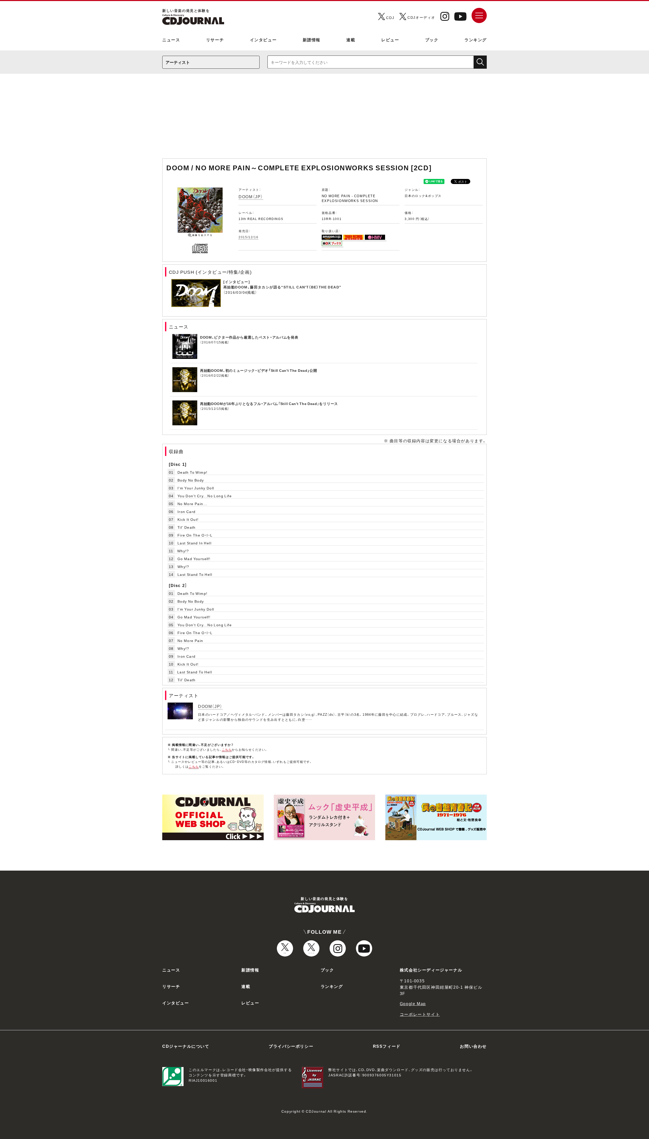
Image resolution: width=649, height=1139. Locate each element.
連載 (350, 39)
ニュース (171, 39)
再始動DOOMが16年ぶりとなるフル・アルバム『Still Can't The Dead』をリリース (269, 403)
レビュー (390, 39)
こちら (227, 749)
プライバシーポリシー (291, 1046)
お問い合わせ (473, 1046)
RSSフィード (387, 1046)
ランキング (475, 39)
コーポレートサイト (420, 1014)
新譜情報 (311, 39)
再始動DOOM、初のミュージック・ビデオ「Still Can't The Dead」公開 (258, 370)
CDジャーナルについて (185, 1046)
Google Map (413, 1003)
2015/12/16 (248, 237)
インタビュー (263, 39)
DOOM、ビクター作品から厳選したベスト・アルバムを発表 (249, 337)
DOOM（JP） (251, 196)
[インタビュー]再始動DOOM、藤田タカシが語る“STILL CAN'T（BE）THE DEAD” (282, 284)
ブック (432, 39)
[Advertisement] (324, 118)
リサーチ (215, 39)
